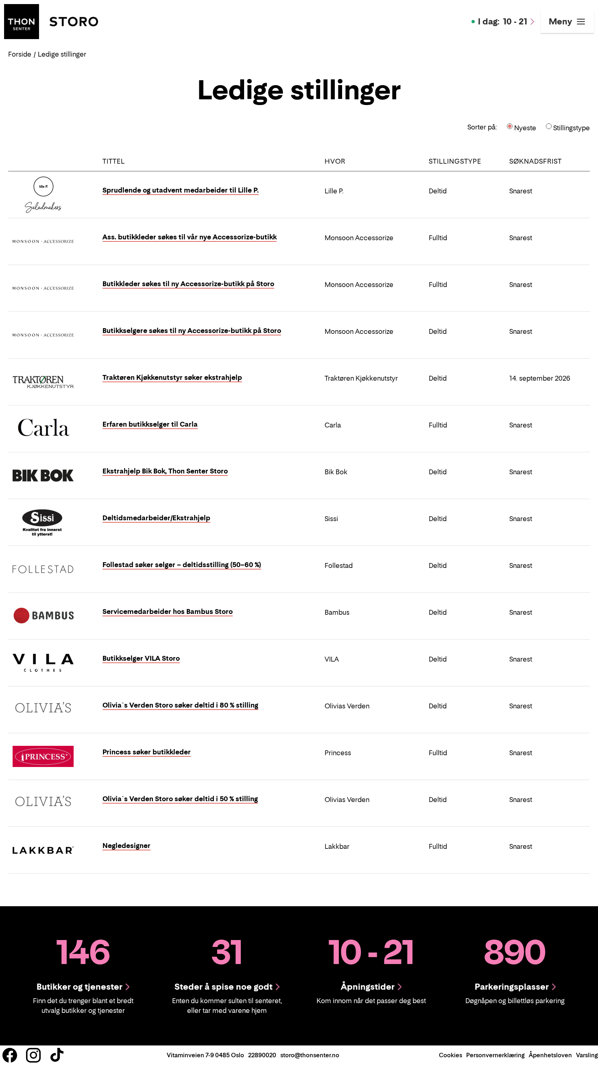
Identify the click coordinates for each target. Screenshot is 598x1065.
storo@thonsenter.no (309, 1055)
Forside (19, 54)
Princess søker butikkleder (147, 752)
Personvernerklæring (495, 1055)
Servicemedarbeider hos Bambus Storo (168, 611)
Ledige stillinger (62, 54)
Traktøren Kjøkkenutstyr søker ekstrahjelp (172, 377)
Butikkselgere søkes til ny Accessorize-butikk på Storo (192, 331)
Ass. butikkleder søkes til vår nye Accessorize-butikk (190, 237)
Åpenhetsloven (550, 1055)
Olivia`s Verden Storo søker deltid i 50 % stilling (180, 799)
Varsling (587, 1055)
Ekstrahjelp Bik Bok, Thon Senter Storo (165, 471)
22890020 (262, 1055)
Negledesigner (127, 845)
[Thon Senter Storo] (51, 21)
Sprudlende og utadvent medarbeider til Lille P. (181, 190)
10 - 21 (502, 21)
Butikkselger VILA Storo (141, 658)
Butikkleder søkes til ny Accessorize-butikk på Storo (188, 284)
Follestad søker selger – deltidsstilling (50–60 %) (182, 565)
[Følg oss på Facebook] (10, 1055)
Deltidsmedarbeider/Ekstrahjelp (156, 518)
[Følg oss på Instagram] (33, 1055)
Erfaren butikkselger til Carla (150, 424)
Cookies (450, 1055)
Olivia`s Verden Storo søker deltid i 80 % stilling (180, 705)
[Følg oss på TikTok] (57, 1055)
